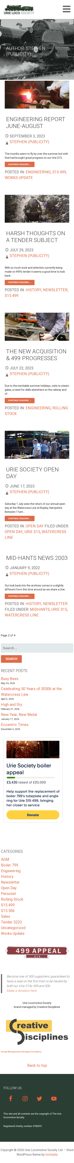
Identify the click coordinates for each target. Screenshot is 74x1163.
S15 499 (59, 172)
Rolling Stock (12, 899)
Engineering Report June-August (35, 122)
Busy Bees (9, 678)
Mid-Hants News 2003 (37, 558)
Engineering (38, 172)
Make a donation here (22, 991)
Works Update (19, 177)
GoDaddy (52, 1154)
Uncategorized (13, 928)
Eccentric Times (14, 724)
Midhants (40, 609)
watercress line (22, 615)
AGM (5, 859)
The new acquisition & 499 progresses (36, 354)
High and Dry (11, 704)
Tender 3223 (11, 922)
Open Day (35, 526)
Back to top (37, 1065)
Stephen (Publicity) (29, 142)
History (33, 290)
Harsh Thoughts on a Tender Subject (35, 236)
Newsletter (55, 290)
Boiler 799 (9, 865)
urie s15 (32, 531)
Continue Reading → (19, 164)
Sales (5, 916)
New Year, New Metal (19, 714)
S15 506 (8, 910)
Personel (8, 893)
